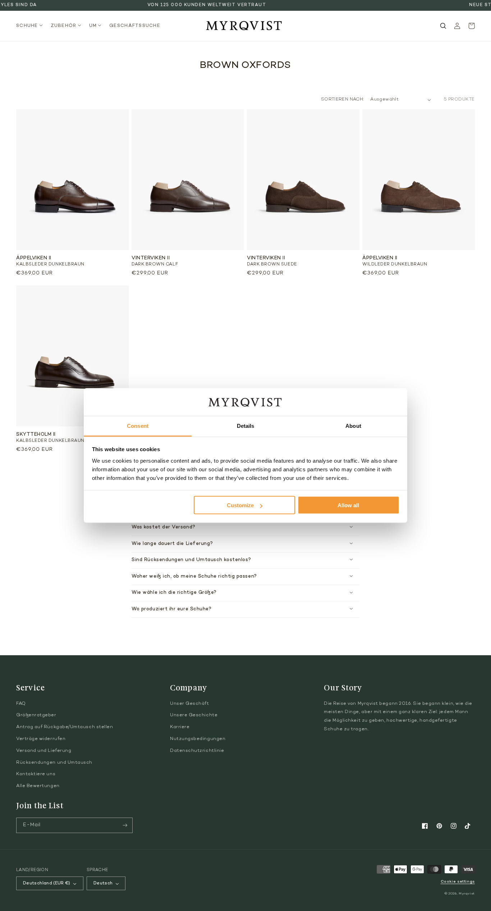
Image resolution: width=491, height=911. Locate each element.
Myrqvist (467, 894)
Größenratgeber (36, 715)
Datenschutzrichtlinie (197, 751)
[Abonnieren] (125, 825)
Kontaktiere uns (35, 774)
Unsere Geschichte (193, 715)
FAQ (21, 704)
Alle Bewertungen (38, 786)
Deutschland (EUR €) (46, 883)
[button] (31, 26)
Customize (240, 505)
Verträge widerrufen (40, 739)
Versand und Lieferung (43, 751)
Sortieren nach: (342, 99)
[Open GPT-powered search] (443, 26)
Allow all (348, 505)
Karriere (179, 727)
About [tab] (353, 425)
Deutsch (103, 883)
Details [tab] (245, 425)
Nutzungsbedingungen (197, 739)
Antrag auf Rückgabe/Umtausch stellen (64, 727)
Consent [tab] (137, 425)
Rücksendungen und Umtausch (54, 763)
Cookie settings (458, 881)
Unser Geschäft (189, 704)
